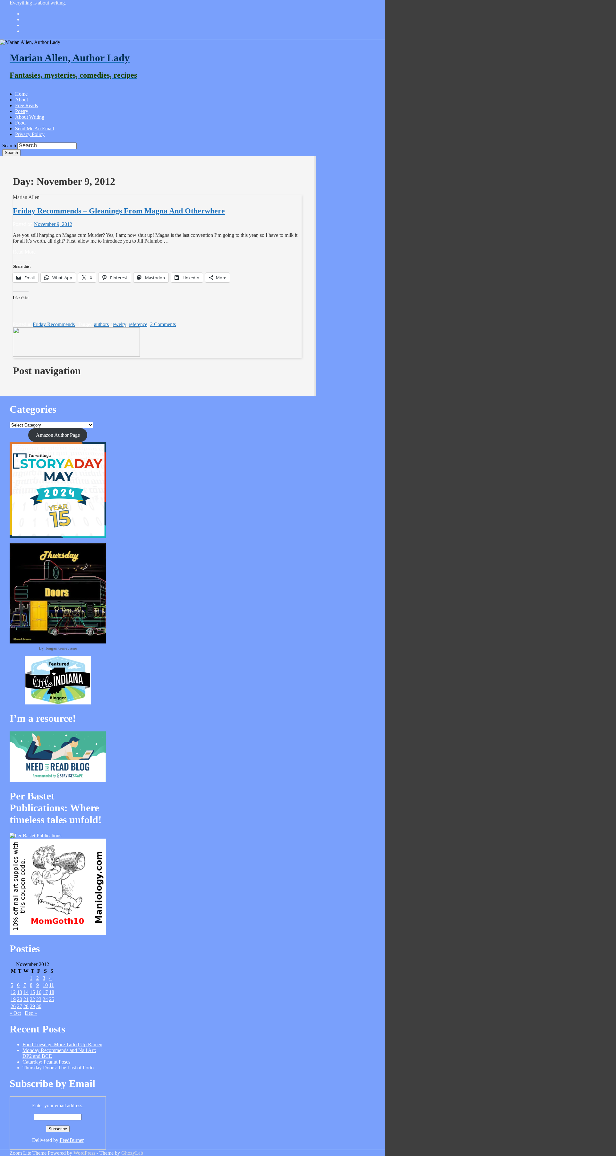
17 (45, 992)
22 (32, 999)
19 (13, 999)
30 (38, 1006)
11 (51, 985)
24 (45, 999)
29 (32, 1006)
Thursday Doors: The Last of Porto (58, 1067)
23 (38, 999)
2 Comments (163, 324)
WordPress (84, 1153)
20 (19, 999)
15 (32, 992)
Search (9, 145)
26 (13, 1006)
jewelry (118, 324)
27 (19, 1006)
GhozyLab (132, 1153)
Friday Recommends (54, 324)
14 (26, 992)
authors (101, 324)
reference (138, 324)
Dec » (31, 1013)
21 (26, 999)
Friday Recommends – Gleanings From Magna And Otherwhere (119, 211)
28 (26, 1006)
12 (13, 992)
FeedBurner (72, 1140)
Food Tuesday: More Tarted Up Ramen (62, 1044)
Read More (24, 251)
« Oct (15, 1013)
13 (19, 992)
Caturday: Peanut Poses (46, 1062)
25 (51, 999)
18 (51, 992)
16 (38, 992)
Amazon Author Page (58, 435)
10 (45, 985)
